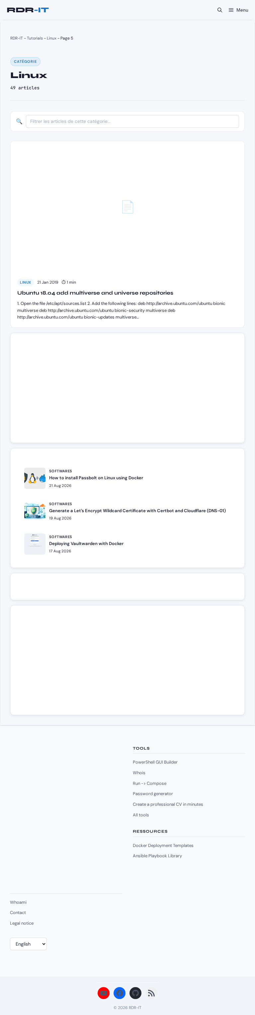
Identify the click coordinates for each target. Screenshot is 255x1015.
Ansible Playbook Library (157, 856)
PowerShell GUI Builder (155, 762)
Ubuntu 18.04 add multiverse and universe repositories (95, 293)
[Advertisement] (70, 391)
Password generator (153, 793)
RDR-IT (27, 10)
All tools (141, 815)
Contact (18, 912)
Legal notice (22, 923)
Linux (51, 38)
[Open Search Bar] (219, 10)
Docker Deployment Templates (163, 845)
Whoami (18, 902)
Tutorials (35, 38)
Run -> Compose (149, 783)
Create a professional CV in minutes (168, 804)
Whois (139, 773)
